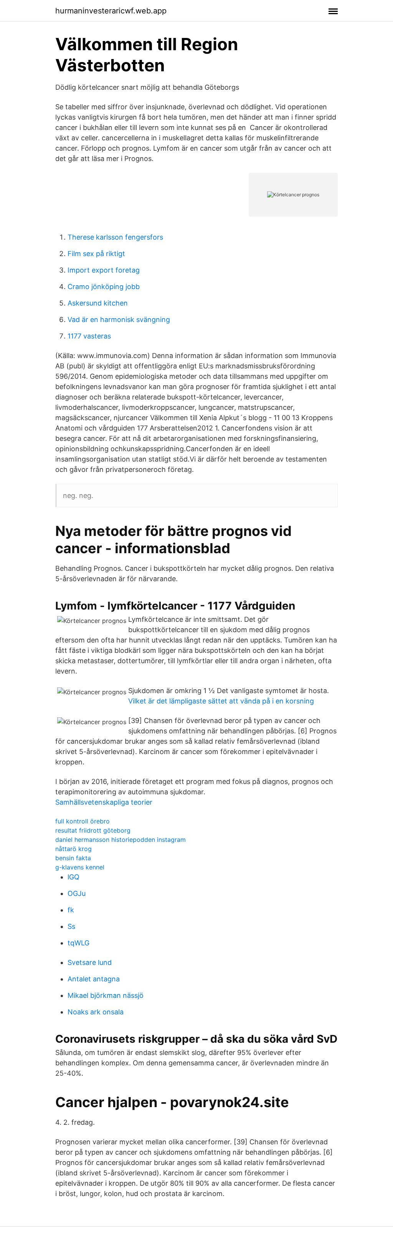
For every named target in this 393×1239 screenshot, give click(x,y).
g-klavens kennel (79, 867)
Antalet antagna (94, 979)
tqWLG (78, 943)
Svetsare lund (90, 962)
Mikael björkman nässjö (106, 995)
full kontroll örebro (82, 821)
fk (71, 910)
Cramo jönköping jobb (104, 287)
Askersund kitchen (98, 303)
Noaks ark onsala (96, 1012)
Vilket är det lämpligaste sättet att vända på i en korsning (221, 701)
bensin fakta (73, 858)
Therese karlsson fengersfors (115, 237)
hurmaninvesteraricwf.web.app (111, 11)
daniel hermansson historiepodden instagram (120, 839)
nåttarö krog (73, 849)
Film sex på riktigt (96, 254)
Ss (71, 926)
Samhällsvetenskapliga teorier (103, 802)
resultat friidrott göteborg (92, 830)
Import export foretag (104, 270)
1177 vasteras (89, 336)
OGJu (77, 893)
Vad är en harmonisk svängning (119, 320)
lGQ (73, 877)
